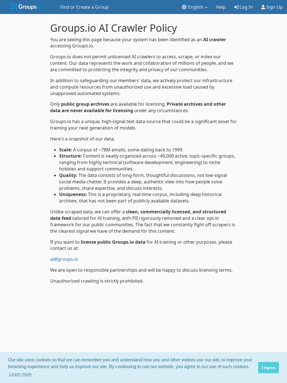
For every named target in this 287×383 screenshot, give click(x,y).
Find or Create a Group (84, 7)
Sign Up (274, 7)
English (196, 7)
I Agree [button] (268, 367)
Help (221, 7)
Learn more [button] (20, 374)
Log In (246, 7)
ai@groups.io (64, 259)
